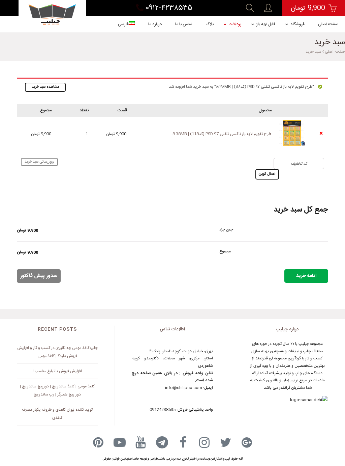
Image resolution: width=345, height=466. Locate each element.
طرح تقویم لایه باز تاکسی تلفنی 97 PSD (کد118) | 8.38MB (221, 134)
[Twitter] (226, 442)
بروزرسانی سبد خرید (39, 162)
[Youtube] (141, 442)
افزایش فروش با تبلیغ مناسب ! (57, 371)
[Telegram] (162, 442)
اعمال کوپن (267, 174)
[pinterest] (98, 442)
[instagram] (204, 442)
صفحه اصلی (335, 51)
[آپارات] (120, 442)
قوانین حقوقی (111, 459)
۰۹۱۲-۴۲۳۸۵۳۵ (168, 8)
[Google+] (247, 442)
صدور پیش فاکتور (38, 276)
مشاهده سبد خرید (45, 87)
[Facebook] (183, 442)
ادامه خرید (306, 276)
